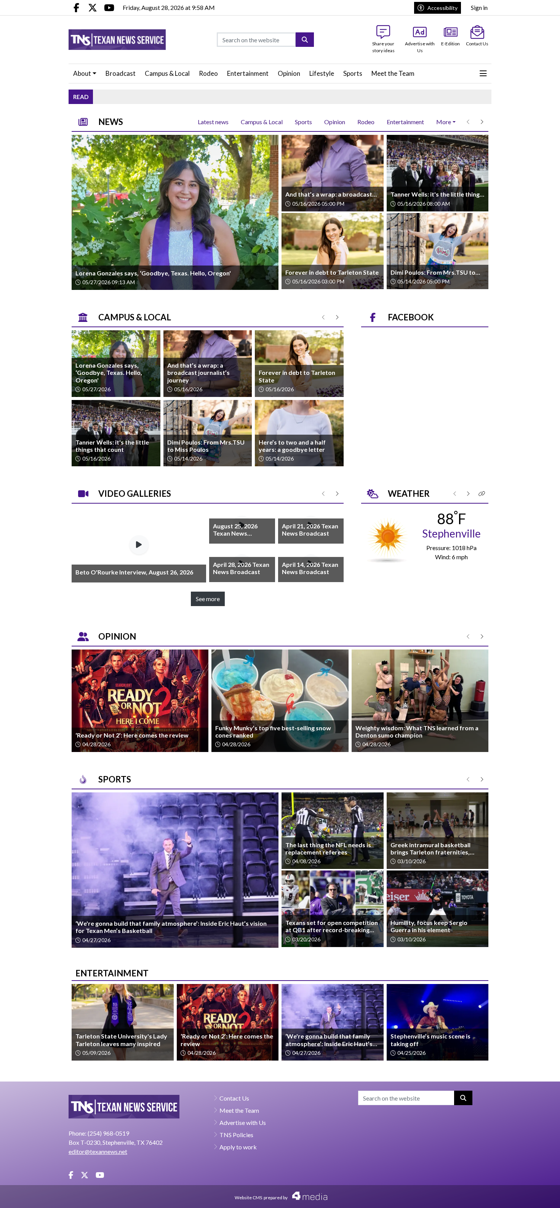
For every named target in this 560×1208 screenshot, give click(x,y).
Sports (303, 121)
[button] (483, 73)
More (443, 121)
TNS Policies (236, 1134)
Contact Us (234, 1098)
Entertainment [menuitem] (248, 73)
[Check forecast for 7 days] (387, 539)
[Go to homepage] (117, 39)
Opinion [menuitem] (289, 73)
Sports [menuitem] (352, 73)
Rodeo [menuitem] (208, 73)
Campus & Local (262, 121)
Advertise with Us (242, 1122)
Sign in (479, 7)
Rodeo (365, 121)
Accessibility (442, 8)
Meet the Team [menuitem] (392, 73)
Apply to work (238, 1146)
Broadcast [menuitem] (121, 73)
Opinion (334, 121)
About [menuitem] (82, 73)
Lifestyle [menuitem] (321, 73)
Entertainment (405, 121)
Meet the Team (239, 1110)
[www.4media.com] (307, 1196)
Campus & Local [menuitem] (167, 73)
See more (208, 598)
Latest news (213, 121)
